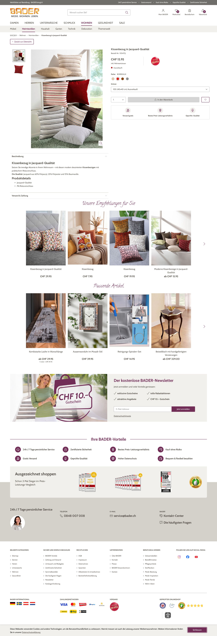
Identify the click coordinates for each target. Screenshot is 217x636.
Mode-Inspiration (151, 576)
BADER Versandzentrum (121, 568)
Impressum (82, 560)
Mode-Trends (150, 580)
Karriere (114, 572)
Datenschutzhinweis (122, 416)
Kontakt (115, 560)
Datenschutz (83, 564)
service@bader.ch (125, 516)
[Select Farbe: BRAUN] (123, 79)
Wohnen (15, 572)
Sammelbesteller (51, 572)
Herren (14, 564)
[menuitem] (14, 23)
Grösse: (114, 84)
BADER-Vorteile (51, 556)
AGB (80, 556)
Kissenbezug (87, 269)
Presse (114, 564)
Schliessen (197, 630)
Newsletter (49, 580)
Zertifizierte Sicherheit (53, 568)
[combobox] (98, 13)
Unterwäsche (17, 568)
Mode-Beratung (151, 572)
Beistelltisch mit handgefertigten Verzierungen (171, 353)
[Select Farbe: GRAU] (127, 79)
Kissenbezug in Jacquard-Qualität (46, 269)
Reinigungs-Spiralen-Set (129, 351)
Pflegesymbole (150, 564)
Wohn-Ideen (150, 584)
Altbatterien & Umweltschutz (89, 572)
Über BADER (116, 556)
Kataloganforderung (52, 584)
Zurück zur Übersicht (23, 41)
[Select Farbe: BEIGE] (113, 79)
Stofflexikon (149, 568)
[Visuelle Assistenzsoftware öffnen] (166, 615)
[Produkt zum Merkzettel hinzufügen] (205, 99)
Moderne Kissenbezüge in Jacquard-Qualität (171, 271)
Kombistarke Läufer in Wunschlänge (46, 351)
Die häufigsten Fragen (53, 576)
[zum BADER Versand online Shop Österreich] (26, 603)
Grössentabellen (151, 556)
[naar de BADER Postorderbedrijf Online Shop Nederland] (32, 603)
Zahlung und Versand (53, 560)
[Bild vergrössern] (100, 143)
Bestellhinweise (150, 560)
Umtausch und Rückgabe (54, 564)
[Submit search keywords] (126, 13)
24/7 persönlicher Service (127, 2)
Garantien (82, 568)
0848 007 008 (74, 516)
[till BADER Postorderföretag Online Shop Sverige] (19, 603)
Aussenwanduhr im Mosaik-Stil (87, 351)
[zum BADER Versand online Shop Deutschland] (12, 603)
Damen (15, 560)
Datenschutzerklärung (31, 632)
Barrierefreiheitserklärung (87, 576)
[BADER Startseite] (24, 12)
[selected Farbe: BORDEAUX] (118, 79)
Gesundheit (16, 576)
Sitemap (15, 556)
